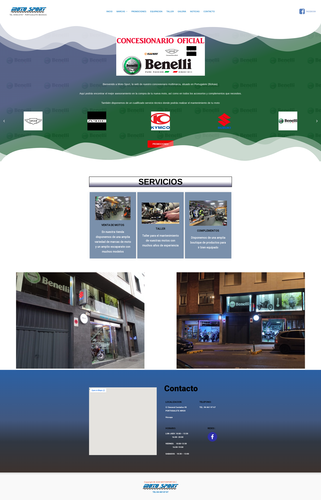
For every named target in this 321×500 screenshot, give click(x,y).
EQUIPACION (156, 11)
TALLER (170, 11)
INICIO (109, 11)
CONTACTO (209, 11)
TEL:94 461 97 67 (160, 492)
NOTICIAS (194, 11)
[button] (4, 120)
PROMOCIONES (138, 11)
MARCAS (120, 11)
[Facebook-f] (212, 437)
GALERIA (182, 11)
